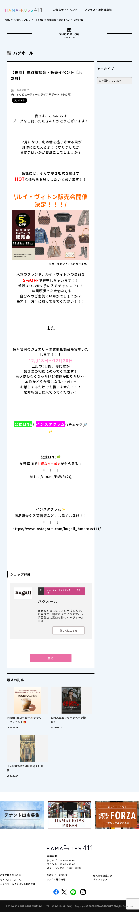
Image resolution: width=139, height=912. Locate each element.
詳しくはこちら (68, 630)
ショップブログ (22, 19)
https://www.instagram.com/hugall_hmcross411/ (56, 528)
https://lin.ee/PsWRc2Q (51, 476)
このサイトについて (57, 874)
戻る (50, 658)
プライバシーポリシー (12, 880)
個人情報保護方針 (102, 875)
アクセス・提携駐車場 (98, 9)
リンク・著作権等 (56, 879)
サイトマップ (100, 879)
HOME (7, 19)
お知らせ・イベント (65, 9)
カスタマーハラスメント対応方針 (17, 884)
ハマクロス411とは (10, 874)
